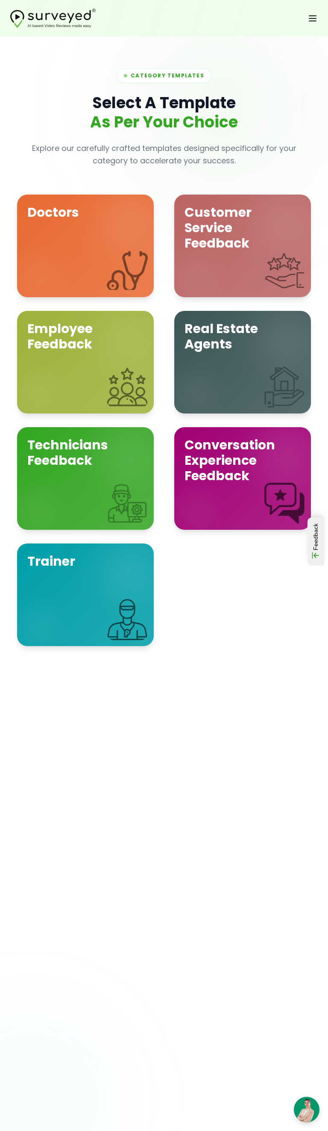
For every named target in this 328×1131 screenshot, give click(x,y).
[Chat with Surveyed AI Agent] (306, 1109)
